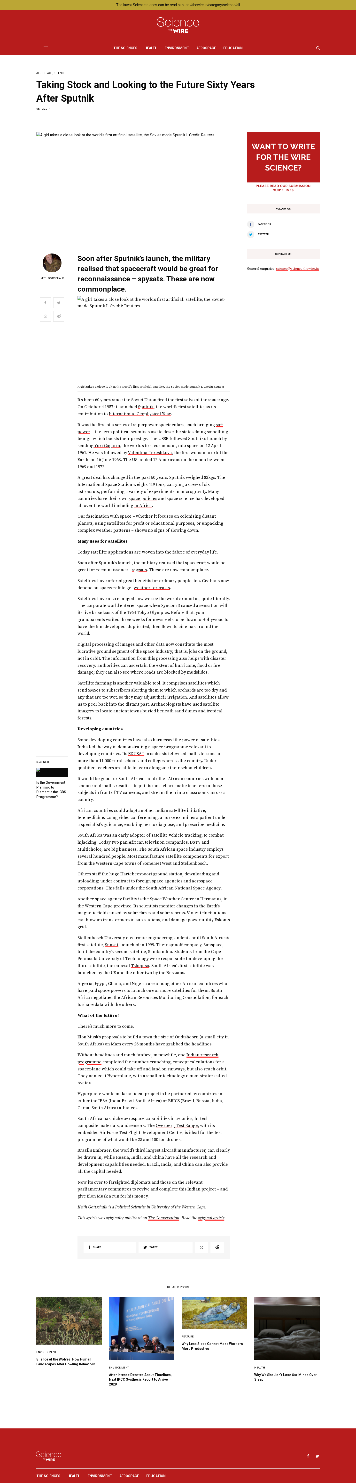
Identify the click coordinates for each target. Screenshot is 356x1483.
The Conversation (163, 1218)
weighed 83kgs (200, 477)
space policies (143, 498)
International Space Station (104, 484)
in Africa (143, 505)
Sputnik (146, 407)
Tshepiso (140, 966)
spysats (139, 570)
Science (59, 73)
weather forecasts (152, 588)
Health (259, 1367)
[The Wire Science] (178, 25)
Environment (46, 1352)
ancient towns (127, 711)
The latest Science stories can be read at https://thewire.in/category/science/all (178, 5)
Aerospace (44, 73)
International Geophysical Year (140, 414)
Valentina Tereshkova (150, 453)
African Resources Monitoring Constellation (165, 997)
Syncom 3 (170, 605)
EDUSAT (136, 754)
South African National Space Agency (183, 888)
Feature (188, 1336)
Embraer (102, 1150)
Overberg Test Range (177, 1125)
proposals (112, 1037)
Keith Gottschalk (52, 278)
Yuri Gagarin (107, 445)
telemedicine (90, 817)
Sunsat (111, 945)
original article (211, 1218)
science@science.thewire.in (297, 269)
